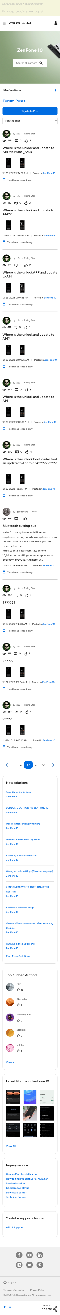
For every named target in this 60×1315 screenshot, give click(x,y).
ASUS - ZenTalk (20, 23)
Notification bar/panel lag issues (23, 839)
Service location (15, 1183)
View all (10, 1062)
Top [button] (9, 1307)
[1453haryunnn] (20, 1020)
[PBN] (15, 990)
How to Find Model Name (21, 1174)
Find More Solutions (18, 956)
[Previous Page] (7, 765)
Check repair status (17, 1188)
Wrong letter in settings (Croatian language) (29, 871)
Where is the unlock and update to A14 (28, 399)
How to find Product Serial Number (27, 1179)
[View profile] (6, 134)
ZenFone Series (12, 90)
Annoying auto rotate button (21, 855)
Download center (16, 1192)
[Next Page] (53, 765)
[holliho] (16, 1051)
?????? (8, 661)
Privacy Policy (37, 1290)
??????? (8, 603)
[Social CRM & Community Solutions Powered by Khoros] (49, 1308)
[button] (13, 1097)
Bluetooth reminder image (20, 907)
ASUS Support (14, 1227)
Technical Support (17, 1197)
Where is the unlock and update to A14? (28, 337)
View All (11, 1146)
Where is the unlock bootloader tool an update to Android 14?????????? (29, 461)
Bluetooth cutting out (19, 526)
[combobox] (30, 63)
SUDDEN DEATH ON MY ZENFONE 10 (27, 807)
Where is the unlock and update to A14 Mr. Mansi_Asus (28, 150)
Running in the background (20, 943)
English (12, 1282)
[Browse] (5, 23)
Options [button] (55, 90)
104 (44, 764)
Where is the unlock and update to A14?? (28, 212)
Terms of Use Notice (13, 1290)
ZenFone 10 (49, 173)
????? (7, 719)
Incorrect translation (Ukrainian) (23, 823)
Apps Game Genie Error (18, 792)
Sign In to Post (30, 111)
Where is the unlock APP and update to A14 (29, 274)
